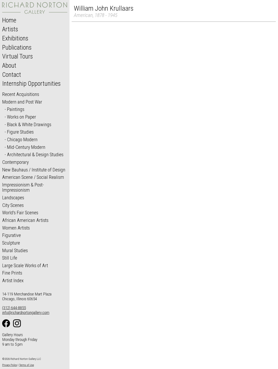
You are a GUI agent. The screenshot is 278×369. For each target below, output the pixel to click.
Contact (11, 74)
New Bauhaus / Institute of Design (33, 170)
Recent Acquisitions (20, 94)
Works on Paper (21, 117)
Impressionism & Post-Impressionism (23, 187)
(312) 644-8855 (14, 307)
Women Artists (16, 228)
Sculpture (11, 243)
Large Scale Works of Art (25, 265)
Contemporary (15, 162)
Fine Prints (12, 273)
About (9, 65)
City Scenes (13, 205)
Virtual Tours (17, 56)
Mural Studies (15, 250)
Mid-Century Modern (26, 147)
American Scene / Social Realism (33, 177)
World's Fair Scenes (20, 212)
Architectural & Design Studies (35, 154)
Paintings (15, 109)
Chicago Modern (22, 139)
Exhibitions (15, 38)
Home (9, 20)
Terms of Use (26, 365)
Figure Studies (20, 132)
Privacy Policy (9, 365)
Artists (10, 29)
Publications (16, 47)
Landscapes (13, 197)
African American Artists (25, 220)
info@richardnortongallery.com (25, 312)
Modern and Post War (22, 102)
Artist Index (13, 280)
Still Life (9, 258)
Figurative (11, 235)
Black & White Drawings (29, 124)
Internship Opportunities (31, 83)
